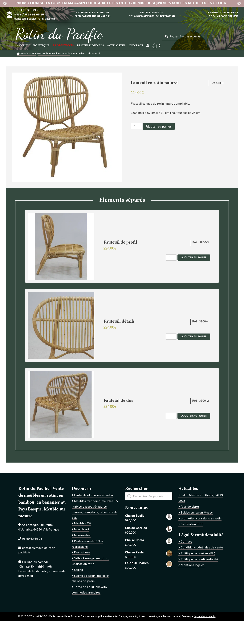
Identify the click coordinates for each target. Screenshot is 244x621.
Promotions (82, 552)
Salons (78, 570)
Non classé (81, 529)
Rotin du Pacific (58, 33)
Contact (136, 45)
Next (239, 3)
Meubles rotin (27, 53)
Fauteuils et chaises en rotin (54, 53)
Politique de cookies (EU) (198, 553)
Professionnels (90, 45)
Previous (5, 3)
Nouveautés (82, 535)
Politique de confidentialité (199, 559)
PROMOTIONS (63, 45)
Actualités (116, 45)
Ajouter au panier (159, 126)
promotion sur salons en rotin (201, 518)
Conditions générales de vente (202, 547)
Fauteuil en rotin (192, 524)
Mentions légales (193, 565)
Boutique (41, 45)
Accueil (23, 45)
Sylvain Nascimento (204, 616)
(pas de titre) (190, 506)
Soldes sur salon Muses (197, 512)
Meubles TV (82, 523)
